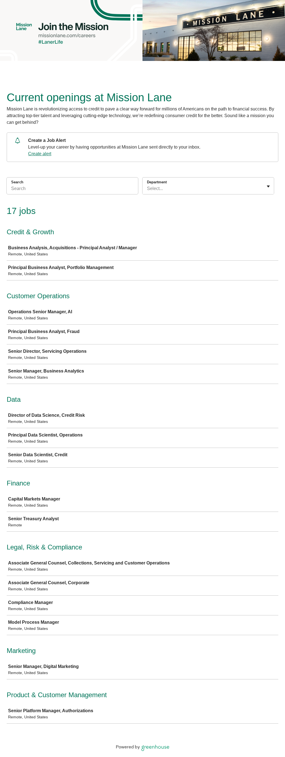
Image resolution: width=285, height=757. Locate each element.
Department (157, 182)
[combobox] (147, 189)
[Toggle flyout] (268, 186)
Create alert (39, 153)
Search (17, 182)
